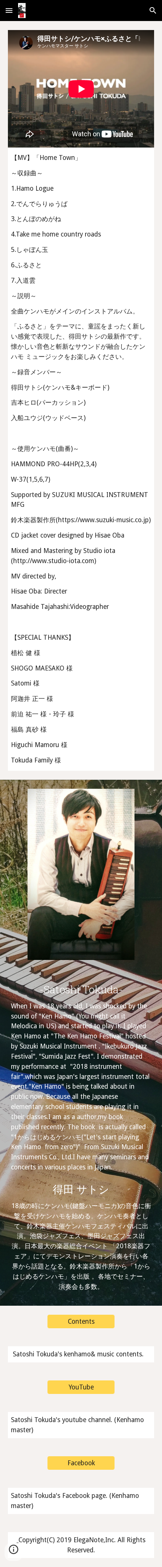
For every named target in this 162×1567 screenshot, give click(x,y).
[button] (9, 10)
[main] (81, 459)
